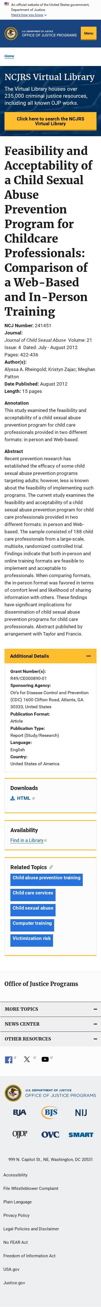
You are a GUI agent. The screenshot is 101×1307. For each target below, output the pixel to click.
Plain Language (17, 1201)
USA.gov (11, 1269)
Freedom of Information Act (29, 1255)
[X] (28, 1061)
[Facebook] (10, 1061)
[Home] (49, 34)
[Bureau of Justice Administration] (19, 1117)
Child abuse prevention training (47, 877)
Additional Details (29, 656)
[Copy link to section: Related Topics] (50, 866)
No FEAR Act (15, 1242)
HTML (24, 798)
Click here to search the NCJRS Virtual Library (50, 121)
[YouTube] (47, 1061)
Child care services (33, 893)
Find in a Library (26, 840)
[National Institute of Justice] (81, 1117)
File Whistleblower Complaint (30, 1188)
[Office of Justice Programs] (11, 33)
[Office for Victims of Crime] (50, 1139)
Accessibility (15, 1175)
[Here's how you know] (50, 10)
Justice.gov (14, 1282)
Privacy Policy (16, 1215)
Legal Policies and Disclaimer (31, 1228)
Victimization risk (32, 938)
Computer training (32, 923)
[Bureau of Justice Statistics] (50, 1120)
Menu (88, 33)
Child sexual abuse (33, 908)
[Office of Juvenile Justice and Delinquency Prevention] (20, 1139)
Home (9, 56)
